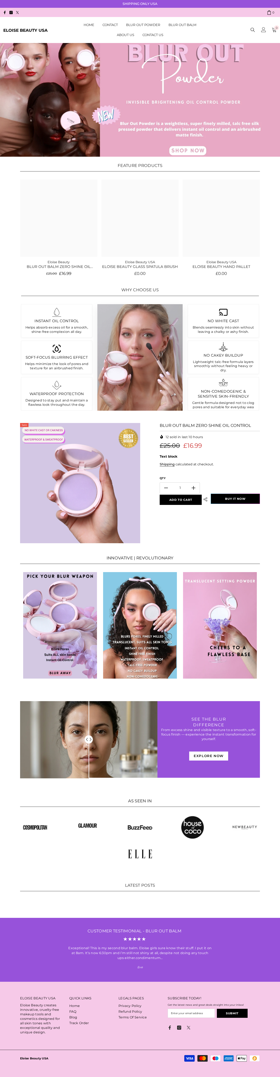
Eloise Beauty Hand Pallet (221, 266)
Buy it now (235, 499)
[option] (80, 483)
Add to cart (180, 500)
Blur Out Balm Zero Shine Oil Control (59, 266)
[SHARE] (205, 499)
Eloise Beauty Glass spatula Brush (140, 266)
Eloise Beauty (59, 262)
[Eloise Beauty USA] (60, 625)
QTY (163, 478)
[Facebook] (4, 12)
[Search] (252, 30)
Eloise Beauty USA (140, 262)
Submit (232, 1013)
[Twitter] (17, 12)
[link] (35, 827)
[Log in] (263, 29)
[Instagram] (11, 12)
